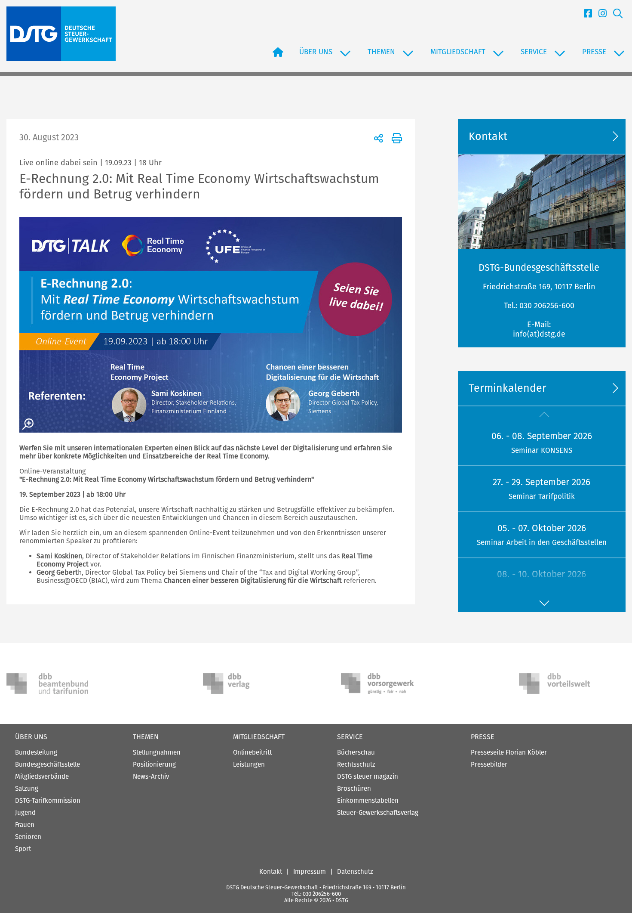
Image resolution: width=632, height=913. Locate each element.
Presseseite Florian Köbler (509, 752)
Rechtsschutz (356, 764)
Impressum (309, 872)
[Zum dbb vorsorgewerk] (382, 683)
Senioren (28, 837)
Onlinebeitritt (252, 752)
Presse (482, 737)
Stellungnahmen (157, 752)
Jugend (25, 813)
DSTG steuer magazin (367, 776)
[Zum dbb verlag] (244, 683)
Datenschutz (355, 872)
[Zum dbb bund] (47, 683)
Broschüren (354, 788)
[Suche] (615, 16)
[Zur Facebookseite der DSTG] (584, 16)
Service (350, 737)
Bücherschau (356, 752)
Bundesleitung (36, 752)
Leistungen (249, 764)
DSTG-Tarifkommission (47, 801)
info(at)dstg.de (539, 334)
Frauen (24, 825)
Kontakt (270, 872)
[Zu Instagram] (599, 16)
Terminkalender (507, 388)
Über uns (31, 737)
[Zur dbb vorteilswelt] (560, 683)
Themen (146, 737)
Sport (23, 849)
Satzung (26, 788)
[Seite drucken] (395, 137)
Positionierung (154, 764)
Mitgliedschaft (259, 737)
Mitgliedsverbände (42, 776)
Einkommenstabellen (368, 801)
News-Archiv (151, 776)
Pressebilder (489, 764)
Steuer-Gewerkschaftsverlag (377, 813)
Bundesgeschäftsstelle (47, 764)
